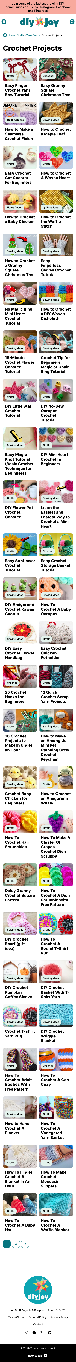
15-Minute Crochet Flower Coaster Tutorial (19, 364)
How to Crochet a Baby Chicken (20, 219)
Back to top (35, 1355)
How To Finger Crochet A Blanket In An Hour (18, 1179)
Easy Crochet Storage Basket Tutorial (56, 565)
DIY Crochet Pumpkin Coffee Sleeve (18, 992)
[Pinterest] (50, 1333)
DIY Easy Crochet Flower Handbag (19, 653)
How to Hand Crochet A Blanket (17, 1128)
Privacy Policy (59, 1317)
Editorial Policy (37, 1317)
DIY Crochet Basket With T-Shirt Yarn (55, 992)
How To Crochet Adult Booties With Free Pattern (18, 1082)
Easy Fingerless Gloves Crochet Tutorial (56, 267)
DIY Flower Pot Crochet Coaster (19, 512)
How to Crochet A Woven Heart (56, 175)
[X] (42, 1333)
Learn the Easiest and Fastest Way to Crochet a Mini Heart (55, 517)
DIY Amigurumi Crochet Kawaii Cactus (19, 609)
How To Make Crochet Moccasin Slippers (53, 1179)
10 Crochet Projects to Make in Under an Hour (18, 743)
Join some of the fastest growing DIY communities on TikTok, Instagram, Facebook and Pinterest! (38, 7)
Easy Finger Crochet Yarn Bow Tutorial (17, 90)
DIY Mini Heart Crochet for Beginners (54, 459)
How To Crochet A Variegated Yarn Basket (52, 1130)
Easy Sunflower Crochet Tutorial (20, 565)
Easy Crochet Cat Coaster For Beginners (18, 178)
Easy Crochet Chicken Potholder (54, 653)
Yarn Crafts (33, 35)
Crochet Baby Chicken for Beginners (18, 798)
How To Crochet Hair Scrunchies (17, 842)
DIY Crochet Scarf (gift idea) (16, 944)
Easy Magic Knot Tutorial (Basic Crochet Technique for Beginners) (19, 463)
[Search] (72, 21)
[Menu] (4, 21)
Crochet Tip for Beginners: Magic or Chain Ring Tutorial (55, 364)
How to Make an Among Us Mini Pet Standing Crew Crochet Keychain (55, 748)
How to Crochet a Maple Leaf (56, 131)
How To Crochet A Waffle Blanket (55, 1225)
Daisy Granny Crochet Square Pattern (20, 895)
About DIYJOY (56, 1310)
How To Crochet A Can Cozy (55, 1080)
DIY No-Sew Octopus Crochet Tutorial (52, 413)
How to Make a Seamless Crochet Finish (19, 134)
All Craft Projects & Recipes (27, 1310)
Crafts (20, 35)
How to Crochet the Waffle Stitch (56, 222)
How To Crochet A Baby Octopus (56, 609)
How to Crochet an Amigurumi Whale (56, 798)
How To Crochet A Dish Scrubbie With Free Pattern (55, 897)
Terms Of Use (16, 1317)
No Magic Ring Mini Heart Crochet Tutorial (18, 316)
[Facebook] (34, 1333)
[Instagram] (26, 1333)
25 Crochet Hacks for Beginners (15, 697)
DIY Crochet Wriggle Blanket (52, 1036)
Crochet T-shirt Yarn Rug (20, 1033)
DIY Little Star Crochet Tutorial (18, 411)
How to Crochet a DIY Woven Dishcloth (56, 314)
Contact (38, 1324)
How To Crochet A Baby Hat (20, 1225)
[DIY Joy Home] (39, 21)
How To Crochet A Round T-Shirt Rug (54, 946)
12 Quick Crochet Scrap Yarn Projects (55, 697)
